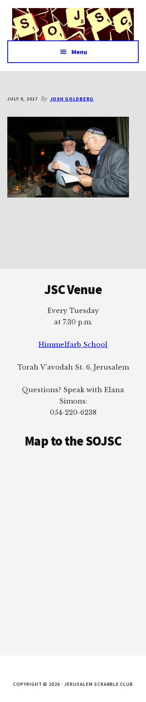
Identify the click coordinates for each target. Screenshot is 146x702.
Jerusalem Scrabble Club (73, 24)
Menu (79, 52)
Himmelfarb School (73, 344)
